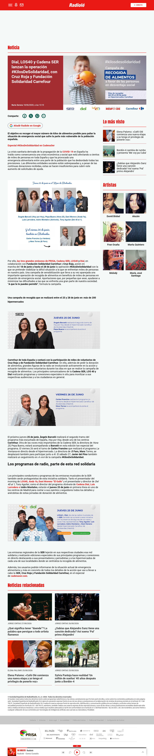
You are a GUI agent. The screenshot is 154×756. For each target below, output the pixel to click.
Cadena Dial (91, 734)
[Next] (91, 752)
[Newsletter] (22, 5)
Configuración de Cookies (115, 720)
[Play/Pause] (77, 752)
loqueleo (102, 738)
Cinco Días (82, 734)
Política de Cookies (79, 720)
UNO (66, 734)
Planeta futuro (109, 734)
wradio (73, 734)
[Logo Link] (77, 5)
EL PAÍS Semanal (100, 734)
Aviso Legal (53, 720)
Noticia (13, 47)
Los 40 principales (61, 731)
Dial (82, 261)
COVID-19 (67, 151)
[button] (10, 5)
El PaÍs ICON (82, 738)
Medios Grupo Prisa (28, 738)
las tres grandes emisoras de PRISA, (36, 261)
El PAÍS (49, 731)
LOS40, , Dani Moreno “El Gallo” (41, 481)
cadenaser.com (19, 575)
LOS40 (74, 261)
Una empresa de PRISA (28, 733)
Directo (139, 5)
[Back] (63, 752)
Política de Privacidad (96, 720)
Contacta (33, 720)
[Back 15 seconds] (70, 752)
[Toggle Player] (142, 752)
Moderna (60, 738)
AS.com (103, 731)
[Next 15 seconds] (84, 752)
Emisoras (42, 720)
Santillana (72, 731)
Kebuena (118, 734)
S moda (92, 738)
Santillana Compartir (85, 731)
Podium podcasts (72, 738)
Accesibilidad (64, 720)
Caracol (120, 731)
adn (111, 731)
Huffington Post (52, 734)
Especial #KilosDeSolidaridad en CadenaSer (31, 145)
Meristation (114, 738)
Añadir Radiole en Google (27, 125)
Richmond (48, 738)
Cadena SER (63, 261)
